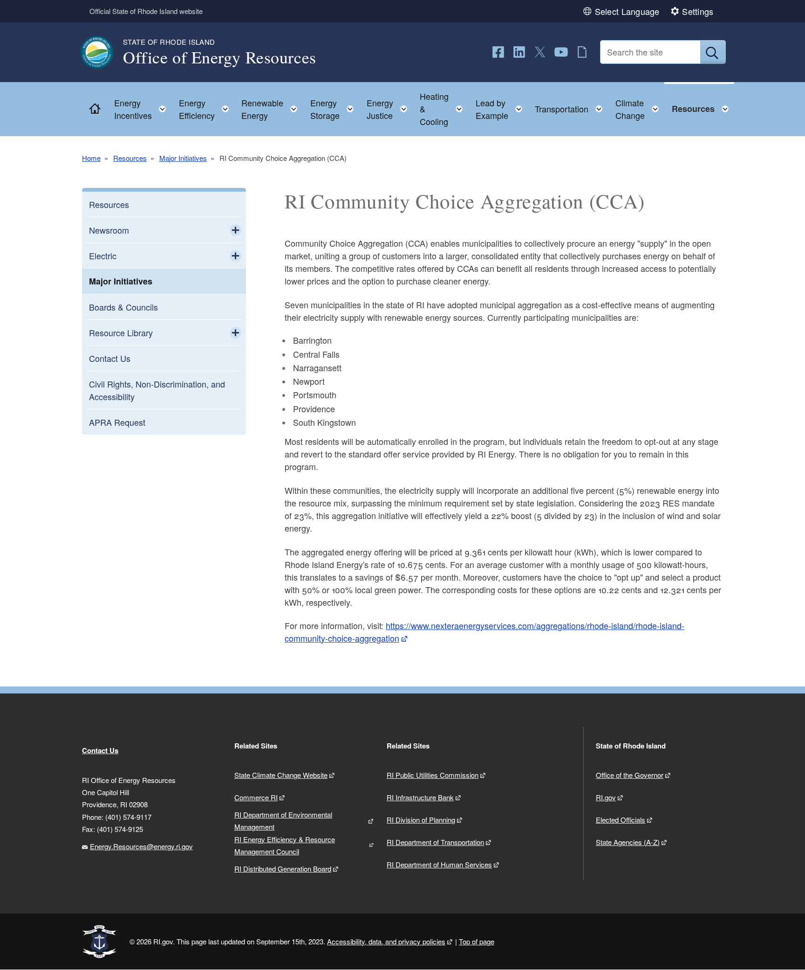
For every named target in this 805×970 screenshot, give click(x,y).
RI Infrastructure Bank (420, 797)
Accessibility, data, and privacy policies (386, 941)
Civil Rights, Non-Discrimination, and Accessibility (157, 390)
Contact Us (109, 358)
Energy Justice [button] (390, 109)
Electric (102, 255)
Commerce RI (256, 797)
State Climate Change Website (280, 775)
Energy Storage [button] (334, 109)
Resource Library (121, 332)
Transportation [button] (571, 106)
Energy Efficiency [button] (206, 109)
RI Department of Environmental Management (283, 820)
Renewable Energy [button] (272, 109)
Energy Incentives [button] (142, 109)
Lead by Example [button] (502, 109)
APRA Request (117, 422)
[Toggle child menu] (235, 229)
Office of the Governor (629, 775)
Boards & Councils (123, 307)
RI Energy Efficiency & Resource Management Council (284, 845)
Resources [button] (703, 106)
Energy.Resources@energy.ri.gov (141, 846)
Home (91, 158)
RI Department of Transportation (435, 842)
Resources (130, 158)
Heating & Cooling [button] (444, 108)
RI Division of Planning (421, 819)
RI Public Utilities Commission (432, 775)
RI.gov (606, 797)
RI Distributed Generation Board (282, 868)
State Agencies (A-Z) (628, 842)
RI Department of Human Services (439, 864)
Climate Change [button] (639, 109)
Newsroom (109, 230)
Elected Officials (620, 819)
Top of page (476, 941)
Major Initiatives (183, 158)
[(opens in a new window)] (498, 52)
